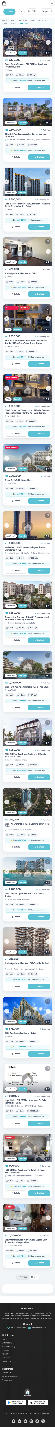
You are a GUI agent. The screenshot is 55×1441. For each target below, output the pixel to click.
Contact (40, 87)
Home (4, 1339)
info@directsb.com (38, 1328)
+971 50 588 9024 (18, 1328)
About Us (5, 1354)
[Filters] (21, 12)
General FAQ (7, 1373)
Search (11, 11)
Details (17, 87)
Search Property (8, 1347)
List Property (7, 1343)
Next (33, 1277)
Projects (5, 1350)
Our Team (6, 1358)
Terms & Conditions (10, 1376)
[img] (27, 42)
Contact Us (6, 1361)
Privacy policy (7, 1380)
